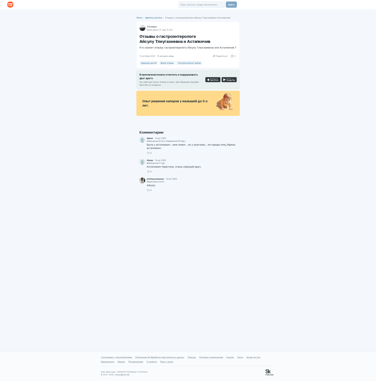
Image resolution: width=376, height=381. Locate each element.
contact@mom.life (122, 374)
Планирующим (135, 361)
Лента (139, 17)
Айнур (150, 160)
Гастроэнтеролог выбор (189, 63)
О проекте (151, 361)
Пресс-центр (166, 361)
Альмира (152, 26)
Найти (231, 4)
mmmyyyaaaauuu (155, 179)
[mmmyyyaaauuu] (142, 180)
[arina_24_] (142, 140)
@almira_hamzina (153, 17)
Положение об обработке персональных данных (159, 357)
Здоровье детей (148, 63)
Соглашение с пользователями (116, 357)
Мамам (121, 361)
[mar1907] (142, 162)
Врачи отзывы (167, 63)
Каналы (230, 357)
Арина (150, 138)
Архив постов (253, 357)
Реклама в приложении (211, 357)
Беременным (107, 361)
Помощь (192, 357)
